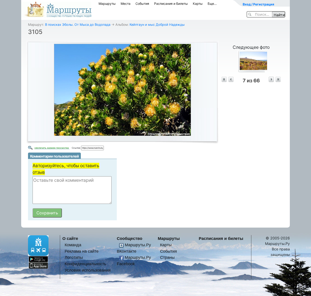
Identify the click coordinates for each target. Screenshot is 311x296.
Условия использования (88, 270)
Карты (198, 3)
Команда (73, 244)
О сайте (70, 238)
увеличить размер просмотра (51, 147)
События (142, 3)
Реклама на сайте (82, 251)
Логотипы (74, 257)
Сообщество (129, 238)
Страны (167, 257)
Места (125, 3)
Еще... (212, 3)
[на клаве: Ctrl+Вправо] (271, 79)
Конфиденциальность (85, 263)
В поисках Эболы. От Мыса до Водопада (77, 24)
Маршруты (107, 3)
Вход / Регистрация (258, 4)
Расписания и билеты (221, 238)
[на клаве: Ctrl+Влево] (231, 79)
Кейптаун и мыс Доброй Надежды (157, 24)
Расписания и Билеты (171, 3)
